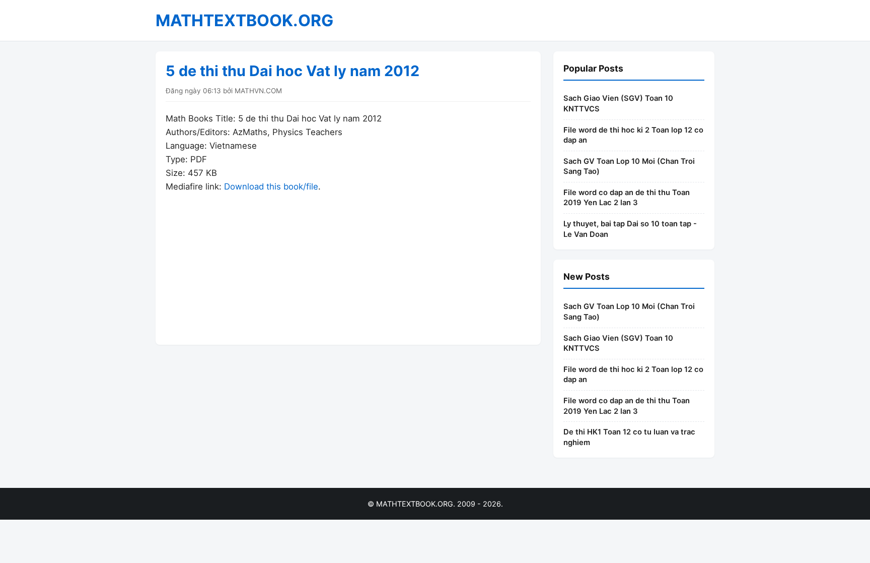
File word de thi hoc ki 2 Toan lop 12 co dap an (633, 135)
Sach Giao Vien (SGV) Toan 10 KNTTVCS (618, 103)
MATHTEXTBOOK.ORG (244, 20)
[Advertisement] (348, 264)
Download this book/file (271, 186)
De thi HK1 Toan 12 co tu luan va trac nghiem (629, 437)
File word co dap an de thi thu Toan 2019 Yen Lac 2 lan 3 (626, 198)
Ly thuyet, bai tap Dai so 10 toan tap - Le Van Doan (630, 229)
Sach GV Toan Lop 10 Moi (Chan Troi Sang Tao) (629, 166)
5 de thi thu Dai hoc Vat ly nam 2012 (292, 71)
